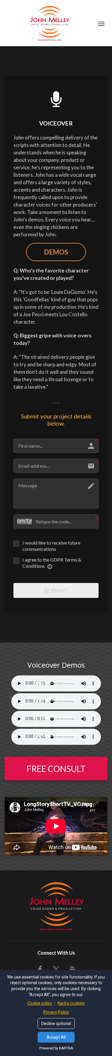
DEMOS (56, 252)
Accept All (56, 1037)
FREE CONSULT (56, 769)
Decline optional (56, 1023)
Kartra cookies (71, 1003)
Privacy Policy (56, 1012)
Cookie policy (40, 1003)
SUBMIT (56, 590)
